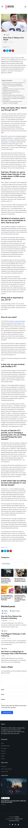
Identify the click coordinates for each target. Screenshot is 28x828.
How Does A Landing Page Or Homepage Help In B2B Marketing (14, 652)
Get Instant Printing (14, 820)
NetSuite (6, 232)
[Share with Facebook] (4, 50)
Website (3, 699)
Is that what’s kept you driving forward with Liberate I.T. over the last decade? (12, 102)
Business (3, 751)
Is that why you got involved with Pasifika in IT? (13, 95)
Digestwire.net (18, 818)
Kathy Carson (4, 620)
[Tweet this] (7, 50)
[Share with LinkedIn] (10, 50)
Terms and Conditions (6, 769)
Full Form (3, 753)
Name (2, 689)
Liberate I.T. (6, 142)
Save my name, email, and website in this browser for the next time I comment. (13, 706)
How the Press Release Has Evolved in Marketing (11, 617)
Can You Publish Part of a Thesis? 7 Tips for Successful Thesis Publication (7, 598)
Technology (4, 748)
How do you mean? (7, 93)
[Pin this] (13, 50)
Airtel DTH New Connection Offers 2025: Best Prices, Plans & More (6, 581)
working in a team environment (17, 321)
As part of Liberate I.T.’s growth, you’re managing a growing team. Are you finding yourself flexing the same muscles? (14, 98)
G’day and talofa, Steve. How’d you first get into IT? (14, 82)
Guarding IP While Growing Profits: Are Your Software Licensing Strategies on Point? (20, 598)
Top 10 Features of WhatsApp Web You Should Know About (20, 580)
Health (2, 756)
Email (2, 694)
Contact (3, 758)
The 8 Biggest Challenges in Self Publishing (13, 635)
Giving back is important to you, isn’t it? (11, 92)
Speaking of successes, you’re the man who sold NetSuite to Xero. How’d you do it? (13, 89)
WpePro (17, 817)
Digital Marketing (5, 745)
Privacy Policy (4, 771)
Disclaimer (3, 766)
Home (2, 743)
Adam (5, 42)
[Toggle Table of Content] (23, 81)
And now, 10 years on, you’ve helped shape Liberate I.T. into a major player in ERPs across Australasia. (13, 86)
